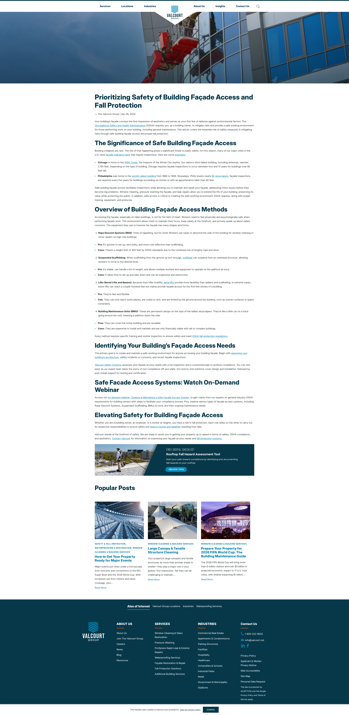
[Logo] (175, 12)
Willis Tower (131, 162)
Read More (100, 587)
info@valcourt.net (254, 640)
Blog (119, 655)
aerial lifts (169, 282)
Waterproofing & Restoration (113, 548)
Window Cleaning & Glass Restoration (169, 635)
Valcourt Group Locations (166, 606)
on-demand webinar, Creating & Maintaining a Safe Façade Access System (148, 397)
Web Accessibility (250, 670)
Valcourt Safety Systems (108, 365)
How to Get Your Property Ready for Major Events (115, 559)
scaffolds (187, 257)
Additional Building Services (170, 674)
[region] (174, 709)
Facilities (202, 649)
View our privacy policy (190, 709)
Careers (121, 644)
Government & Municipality (212, 682)
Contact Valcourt (121, 438)
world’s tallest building (144, 176)
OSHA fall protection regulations (209, 336)
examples (180, 154)
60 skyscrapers (220, 176)
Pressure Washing (164, 642)
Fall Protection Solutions (168, 668)
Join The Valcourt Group (130, 638)
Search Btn (258, 6)
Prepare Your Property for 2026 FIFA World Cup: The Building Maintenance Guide (223, 552)
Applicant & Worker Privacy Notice (251, 663)
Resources (122, 660)
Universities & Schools (210, 665)
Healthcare (204, 660)
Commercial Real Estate (211, 633)
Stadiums (203, 687)
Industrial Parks (206, 671)
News (120, 649)
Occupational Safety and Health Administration (120, 125)
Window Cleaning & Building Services (171, 544)
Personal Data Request (253, 681)
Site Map (245, 676)
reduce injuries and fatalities (165, 426)
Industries (188, 606)
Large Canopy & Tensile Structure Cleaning (166, 550)
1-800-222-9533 (252, 634)
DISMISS (211, 709)
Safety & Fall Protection (110, 544)
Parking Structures (208, 644)
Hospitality (203, 655)
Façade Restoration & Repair (170, 663)
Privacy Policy (248, 655)
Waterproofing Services (209, 606)
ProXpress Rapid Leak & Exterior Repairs (172, 650)
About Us (122, 633)
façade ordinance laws (118, 154)
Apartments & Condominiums (214, 638)
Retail (201, 676)
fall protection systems (209, 438)
